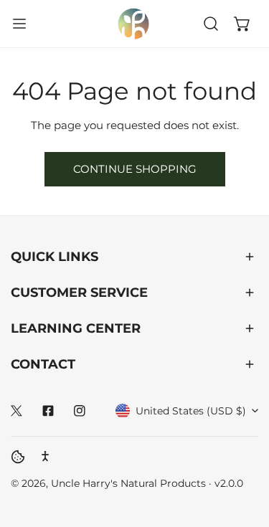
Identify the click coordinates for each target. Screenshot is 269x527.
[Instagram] (79, 411)
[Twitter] (16, 411)
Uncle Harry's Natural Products (130, 483)
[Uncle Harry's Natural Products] (133, 23)
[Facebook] (48, 411)
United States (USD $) (191, 410)
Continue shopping (135, 169)
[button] (242, 23)
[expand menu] (19, 23)
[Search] (211, 23)
